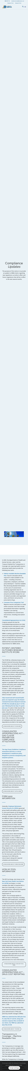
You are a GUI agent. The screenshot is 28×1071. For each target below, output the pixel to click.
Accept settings (14, 1068)
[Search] (22, 7)
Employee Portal (18, 3)
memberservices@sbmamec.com (17, 1)
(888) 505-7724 (7, 1)
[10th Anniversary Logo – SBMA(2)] (11, 7)
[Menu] (25, 6)
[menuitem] (22, 7)
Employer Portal (10, 3)
